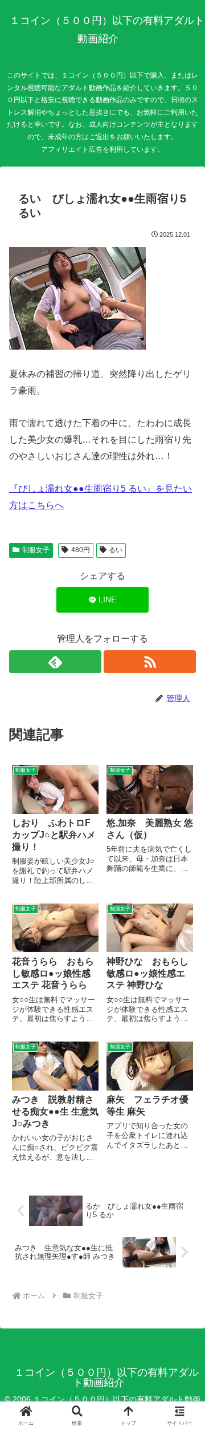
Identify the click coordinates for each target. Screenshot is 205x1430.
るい (115, 550)
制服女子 (36, 550)
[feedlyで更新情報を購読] (55, 661)
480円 (80, 550)
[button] (183, 1363)
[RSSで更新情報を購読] (150, 661)
